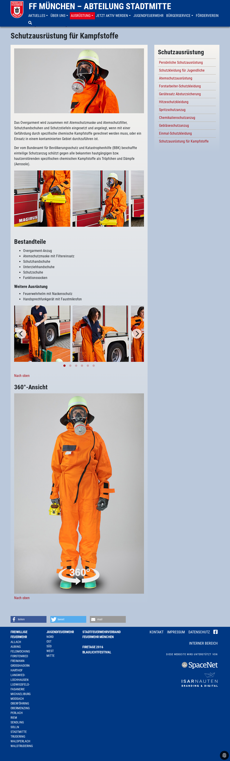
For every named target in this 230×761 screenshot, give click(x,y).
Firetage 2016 (92, 647)
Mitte (50, 655)
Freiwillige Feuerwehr (19, 634)
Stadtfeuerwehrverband (101, 632)
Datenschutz (199, 632)
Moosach (17, 698)
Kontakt (157, 632)
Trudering (18, 736)
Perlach (17, 713)
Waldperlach (20, 741)
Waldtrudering (22, 746)
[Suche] (30, 23)
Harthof (17, 670)
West (50, 651)
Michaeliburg (21, 694)
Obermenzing (20, 708)
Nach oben (22, 376)
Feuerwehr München (98, 637)
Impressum (176, 632)
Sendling (17, 722)
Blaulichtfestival (96, 652)
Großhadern (20, 665)
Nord (50, 637)
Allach (16, 642)
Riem (14, 717)
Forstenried (19, 656)
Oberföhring (20, 703)
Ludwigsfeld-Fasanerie (20, 687)
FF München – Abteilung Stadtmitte (100, 6)
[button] (38, 15)
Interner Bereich (203, 643)
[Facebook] (215, 632)
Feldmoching (20, 651)
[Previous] (21, 334)
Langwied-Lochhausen (20, 677)
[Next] (137, 334)
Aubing (16, 646)
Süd (49, 646)
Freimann (17, 661)
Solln (15, 727)
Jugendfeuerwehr (60, 632)
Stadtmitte (19, 732)
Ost (48, 641)
